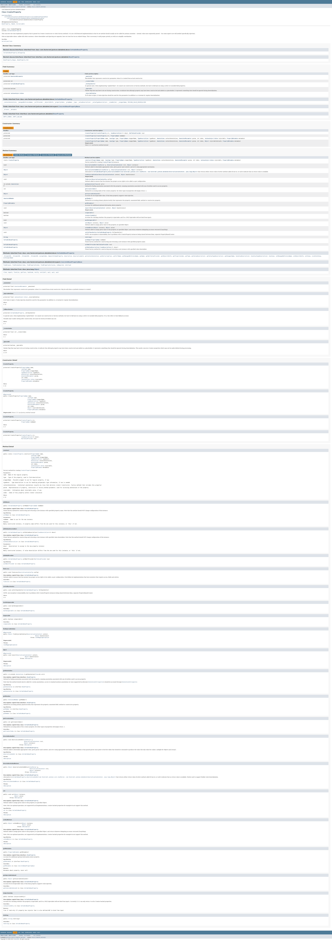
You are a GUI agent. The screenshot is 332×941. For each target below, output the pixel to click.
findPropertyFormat (33, 265)
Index (34, 2)
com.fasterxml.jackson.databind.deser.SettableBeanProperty (25, 18)
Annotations (161, 138)
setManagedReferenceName (284, 256)
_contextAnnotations (10, 102)
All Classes (37, 4)
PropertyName (115, 136)
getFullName (117, 256)
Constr (17, 7)
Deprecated (28, 2)
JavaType (112, 138)
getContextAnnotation (92, 256)
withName (88, 240)
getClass (23, 272)
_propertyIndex (59, 102)
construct (88, 160)
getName (142, 256)
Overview (3, 2)
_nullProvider (38, 102)
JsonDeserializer (116, 133)
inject (87, 208)
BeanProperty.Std (22, 60)
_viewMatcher (113, 102)
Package (9, 2)
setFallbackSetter (91, 232)
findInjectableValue (91, 174)
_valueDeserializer (84, 102)
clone (5, 272)
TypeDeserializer (143, 138)
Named (13, 24)
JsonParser (101, 165)
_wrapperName (122, 102)
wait (49, 272)
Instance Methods (33, 155)
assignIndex (43, 256)
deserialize (68, 256)
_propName (69, 102)
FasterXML (16, 939)
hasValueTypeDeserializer (259, 256)
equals (10, 272)
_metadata (13, 109)
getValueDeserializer (198, 256)
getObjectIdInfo (166, 256)
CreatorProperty (90, 133)
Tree (22, 2)
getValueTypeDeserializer (215, 256)
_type (75, 102)
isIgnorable (89, 212)
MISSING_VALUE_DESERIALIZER (137, 102)
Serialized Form (7, 41)
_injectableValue (90, 93)
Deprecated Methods (64, 155)
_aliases (6, 109)
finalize (16, 272)
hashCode (30, 272)
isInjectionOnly (90, 215)
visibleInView (316, 256)
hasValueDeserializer (243, 256)
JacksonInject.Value (17, 93)
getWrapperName (229, 256)
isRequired (60, 265)
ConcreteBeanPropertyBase (69, 106)
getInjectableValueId (92, 193)
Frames (21, 4)
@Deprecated (7, 394)
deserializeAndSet (91, 165)
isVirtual (68, 265)
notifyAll (43, 272)
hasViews (272, 256)
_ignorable (88, 88)
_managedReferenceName (25, 102)
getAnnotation (89, 184)
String (6, 237)
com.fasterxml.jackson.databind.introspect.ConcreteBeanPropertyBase (26, 16)
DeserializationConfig (99, 179)
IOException (28, 658)
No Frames (27, 4)
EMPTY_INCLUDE (17, 116)
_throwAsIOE (7, 256)
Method (23, 7)
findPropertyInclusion (48, 265)
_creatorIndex (89, 81)
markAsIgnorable (90, 220)
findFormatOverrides (19, 265)
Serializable (20, 24)
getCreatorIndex (90, 189)
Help (38, 2)
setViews (307, 256)
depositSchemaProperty (55, 256)
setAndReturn (89, 227)
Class (96, 184)
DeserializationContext (114, 165)
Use (19, 2)
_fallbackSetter (90, 83)
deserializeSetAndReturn (93, 169)
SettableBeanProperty (14, 30)
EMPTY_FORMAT (7, 116)
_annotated (88, 76)
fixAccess (88, 179)
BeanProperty (6, 24)
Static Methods (19, 155)
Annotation (14, 184)
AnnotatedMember (9, 198)
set (86, 223)
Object (207, 141)
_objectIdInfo (48, 102)
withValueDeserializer (92, 247)
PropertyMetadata (232, 138)
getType (187, 256)
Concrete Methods (48, 155)
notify (36, 272)
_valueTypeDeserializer (99, 102)
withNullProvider (90, 244)
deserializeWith (78, 256)
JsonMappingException (42, 637)
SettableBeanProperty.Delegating (14, 52)
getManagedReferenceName (130, 256)
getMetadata (89, 203)
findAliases (7, 265)
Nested (8, 7)
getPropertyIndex (178, 256)
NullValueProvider (135, 133)
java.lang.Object (7, 15)
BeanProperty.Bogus (9, 60)
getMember (88, 198)
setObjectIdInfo (298, 256)
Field (12, 7)
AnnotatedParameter (17, 76)
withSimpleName (8, 258)
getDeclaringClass (106, 256)
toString (88, 237)
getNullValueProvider (153, 256)
